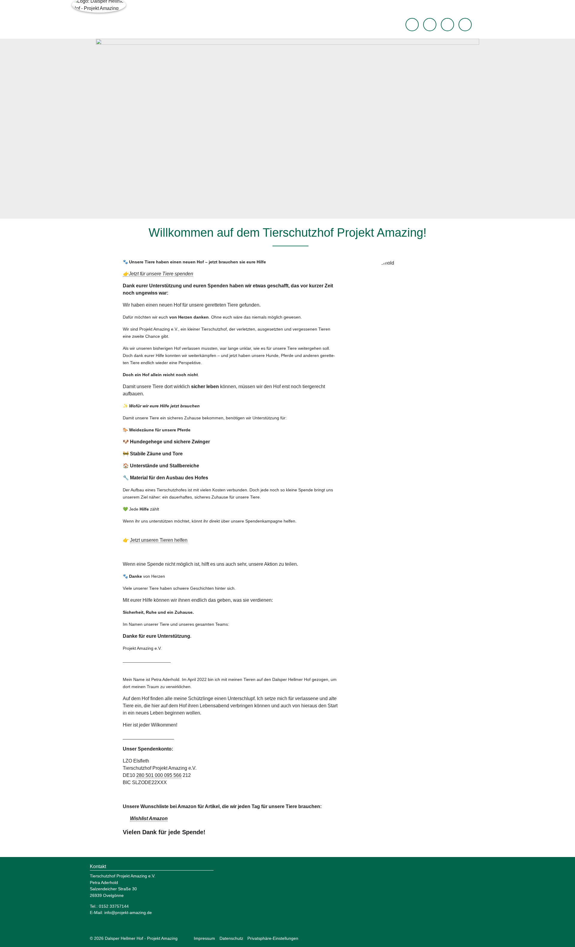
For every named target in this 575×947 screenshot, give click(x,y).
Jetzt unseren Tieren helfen (158, 540)
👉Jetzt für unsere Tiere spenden (158, 273)
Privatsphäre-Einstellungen (272, 938)
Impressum (204, 938)
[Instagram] (447, 24)
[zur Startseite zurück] (412, 24)
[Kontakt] (465, 24)
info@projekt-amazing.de (128, 912)
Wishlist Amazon (149, 818)
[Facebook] (429, 24)
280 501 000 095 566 (158, 775)
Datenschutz (231, 938)
